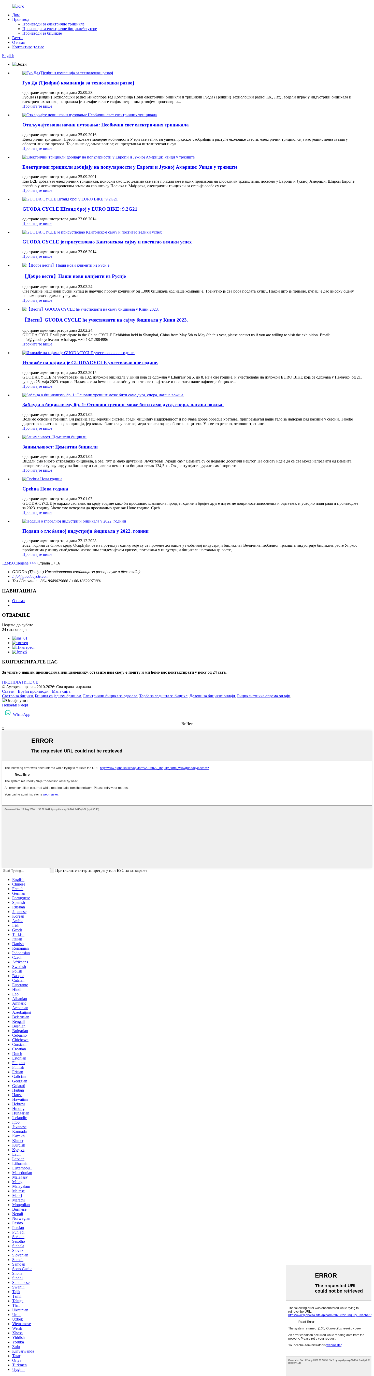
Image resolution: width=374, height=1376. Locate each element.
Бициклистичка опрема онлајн (263, 696)
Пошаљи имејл (15, 705)
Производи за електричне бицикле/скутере (59, 28)
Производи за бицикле (42, 33)
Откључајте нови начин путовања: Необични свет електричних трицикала (105, 124)
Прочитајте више (37, 106)
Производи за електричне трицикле (53, 24)
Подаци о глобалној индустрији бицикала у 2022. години (85, 531)
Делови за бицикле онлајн (212, 696)
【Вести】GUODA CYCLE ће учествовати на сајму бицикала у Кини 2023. (105, 320)
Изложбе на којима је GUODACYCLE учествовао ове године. (90, 362)
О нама (18, 42)
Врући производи (33, 691)
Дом (16, 15)
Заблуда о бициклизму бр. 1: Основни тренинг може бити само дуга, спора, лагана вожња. (123, 404)
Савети (8, 691)
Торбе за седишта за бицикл (163, 696)
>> (34, 563)
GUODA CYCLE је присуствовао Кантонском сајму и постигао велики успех (107, 241)
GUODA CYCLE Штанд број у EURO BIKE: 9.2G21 (79, 209)
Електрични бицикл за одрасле (110, 696)
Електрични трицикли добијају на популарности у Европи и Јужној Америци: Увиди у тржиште (129, 167)
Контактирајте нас (28, 47)
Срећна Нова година (45, 488)
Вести (17, 38)
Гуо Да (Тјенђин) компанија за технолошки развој (78, 82)
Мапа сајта (61, 691)
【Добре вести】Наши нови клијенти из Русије (74, 276)
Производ (20, 19)
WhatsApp (21, 714)
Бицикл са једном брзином (58, 696)
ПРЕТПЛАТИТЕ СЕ (20, 682)
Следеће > (23, 563)
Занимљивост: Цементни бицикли (60, 447)
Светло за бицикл (17, 696)
